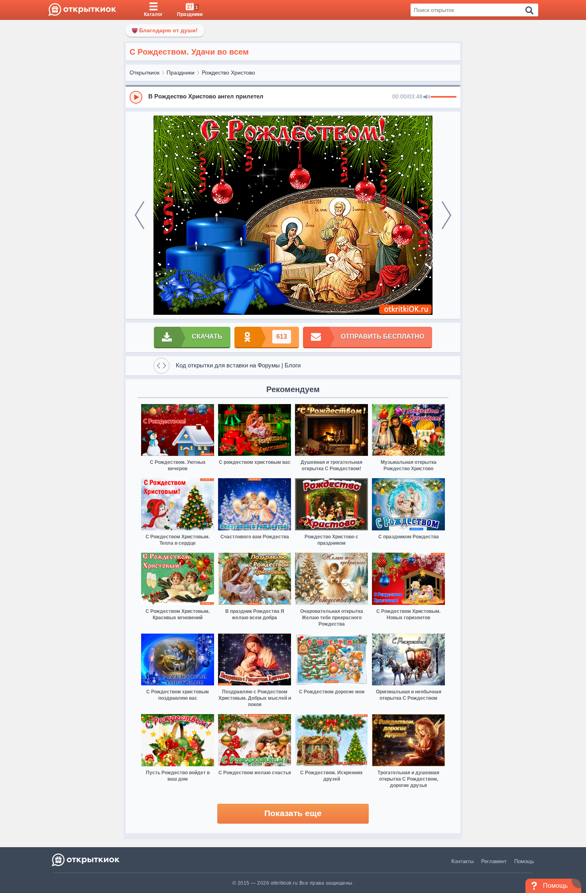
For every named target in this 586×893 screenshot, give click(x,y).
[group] (293, 97)
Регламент (494, 861)
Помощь (524, 861)
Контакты (462, 861)
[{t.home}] (86, 860)
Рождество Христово (228, 72)
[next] (446, 215)
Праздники (181, 72)
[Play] (136, 97)
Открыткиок (144, 72)
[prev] (139, 215)
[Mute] (427, 97)
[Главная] (82, 10)
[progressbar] (443, 97)
